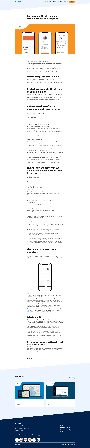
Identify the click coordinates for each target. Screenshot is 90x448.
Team (68, 425)
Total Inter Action (30, 60)
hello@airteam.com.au (39, 352)
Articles (61, 431)
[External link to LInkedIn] (74, 441)
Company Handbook (69, 430)
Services (61, 425)
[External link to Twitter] (72, 441)
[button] (46, 1)
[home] (18, 1)
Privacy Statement (72, 444)
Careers (68, 427)
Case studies (62, 427)
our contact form (50, 352)
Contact (68, 433)
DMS (61, 429)
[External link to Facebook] (70, 441)
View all (72, 377)
